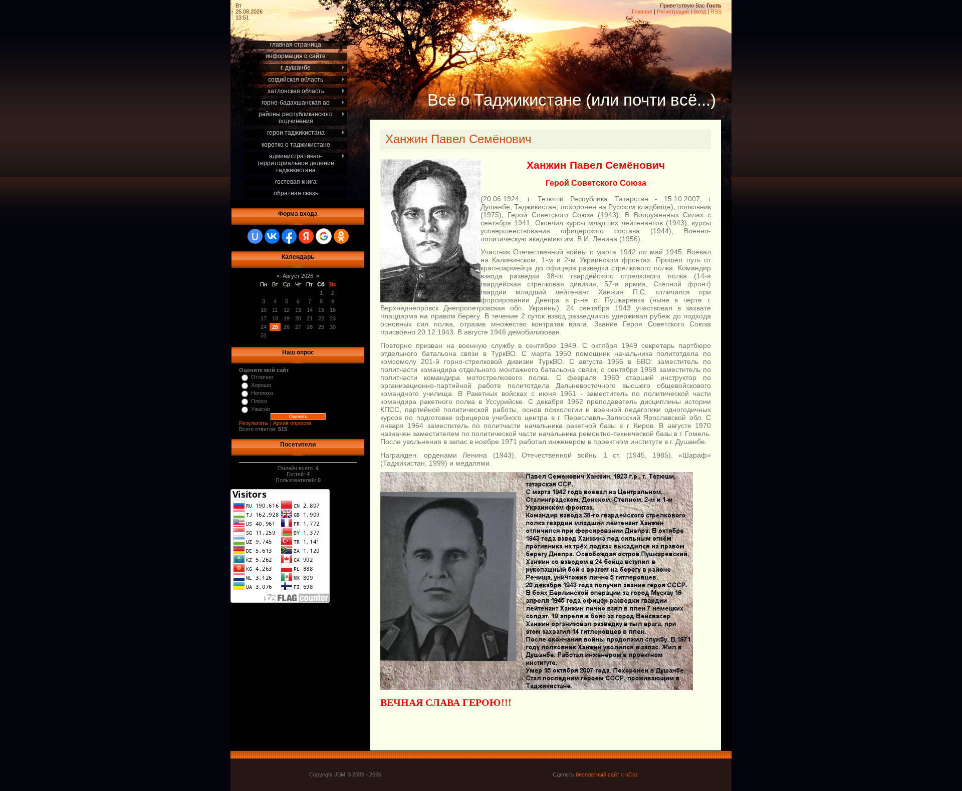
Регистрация (673, 12)
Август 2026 (298, 276)
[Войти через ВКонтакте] (272, 236)
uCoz (631, 774)
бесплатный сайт (597, 774)
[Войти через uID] (255, 236)
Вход (699, 12)
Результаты (254, 423)
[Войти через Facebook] (289, 236)
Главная (642, 12)
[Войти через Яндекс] (306, 236)
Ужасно (260, 409)
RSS (716, 12)
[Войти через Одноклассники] (341, 236)
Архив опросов (292, 423)
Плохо (259, 401)
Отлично (262, 377)
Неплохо (262, 393)
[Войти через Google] (324, 236)
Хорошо (261, 385)
